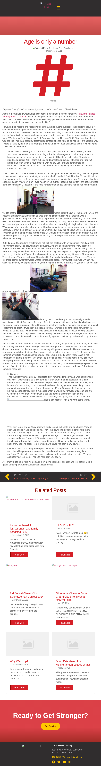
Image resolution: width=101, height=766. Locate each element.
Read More (19, 555)
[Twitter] (58, 762)
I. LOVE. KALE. (65, 525)
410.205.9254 (58, 757)
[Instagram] (69, 762)
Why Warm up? (19, 661)
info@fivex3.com (75, 757)
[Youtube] (64, 762)
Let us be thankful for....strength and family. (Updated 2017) (24, 528)
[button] (58, 8)
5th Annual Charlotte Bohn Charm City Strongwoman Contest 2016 (71, 597)
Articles (53, 101)
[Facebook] (53, 762)
